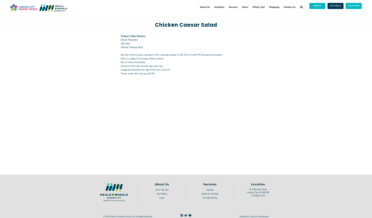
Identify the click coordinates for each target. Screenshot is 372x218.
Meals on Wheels (210, 193)
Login (162, 197)
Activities (219, 6)
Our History (162, 193)
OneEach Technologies (259, 216)
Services (233, 6)
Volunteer (353, 5)
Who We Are (162, 189)
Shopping (274, 6)
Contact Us (290, 6)
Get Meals (335, 5)
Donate (317, 5)
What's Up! (258, 6)
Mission (210, 189)
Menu (245, 6)
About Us (205, 6)
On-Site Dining (210, 197)
